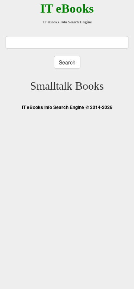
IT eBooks (67, 8)
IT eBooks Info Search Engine (53, 107)
